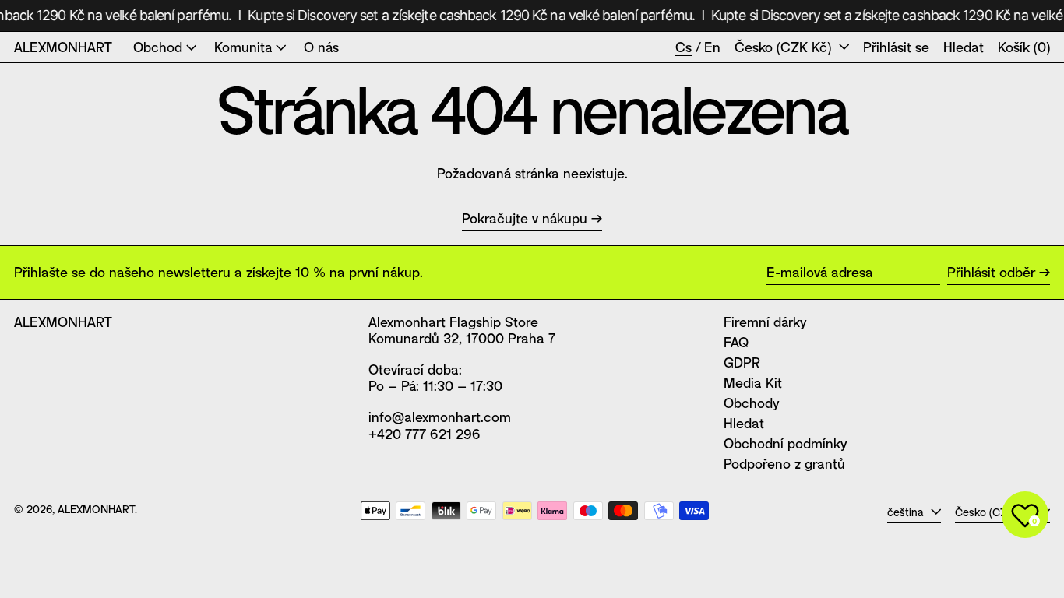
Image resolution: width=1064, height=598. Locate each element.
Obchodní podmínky (785, 443)
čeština (907, 512)
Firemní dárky (765, 321)
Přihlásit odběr (991, 271)
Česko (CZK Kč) (785, 46)
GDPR (742, 362)
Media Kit (753, 382)
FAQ (736, 341)
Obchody (751, 402)
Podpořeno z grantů (784, 463)
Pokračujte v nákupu (524, 218)
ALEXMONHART (63, 46)
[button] (963, 47)
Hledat (744, 422)
